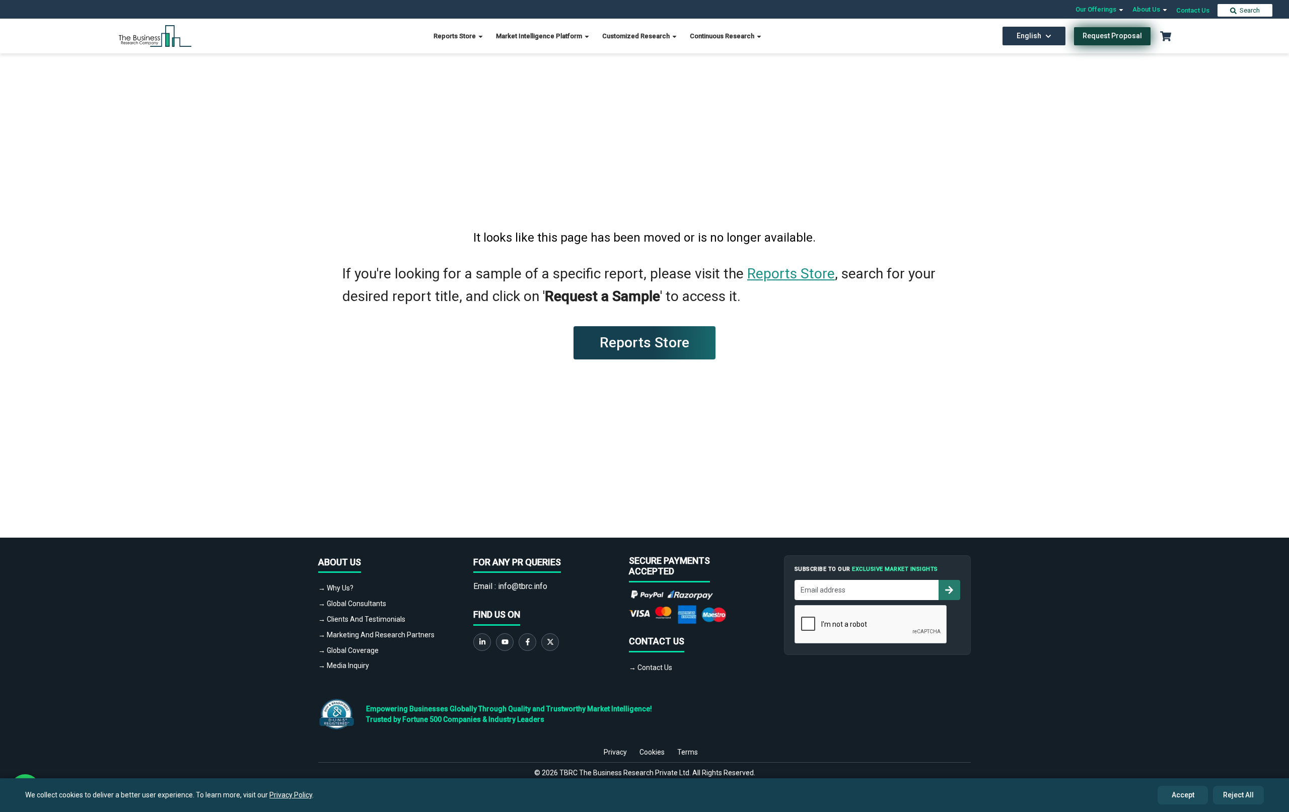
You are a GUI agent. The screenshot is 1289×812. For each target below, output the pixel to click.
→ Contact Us (650, 667)
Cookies (652, 752)
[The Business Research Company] (155, 35)
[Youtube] (505, 642)
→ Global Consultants (352, 604)
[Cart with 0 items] (1165, 36)
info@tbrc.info (522, 586)
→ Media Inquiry (343, 665)
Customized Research (636, 36)
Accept (1183, 795)
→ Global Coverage (348, 650)
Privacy (615, 752)
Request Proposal (1112, 36)
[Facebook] (527, 642)
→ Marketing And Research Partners (376, 635)
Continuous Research (723, 36)
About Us (1147, 9)
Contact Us (1192, 10)
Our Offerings (1097, 9)
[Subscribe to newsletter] (949, 590)
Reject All (1238, 795)
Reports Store (455, 36)
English (1029, 36)
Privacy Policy (290, 795)
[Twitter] (550, 642)
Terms (687, 752)
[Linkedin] (482, 642)
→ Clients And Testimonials (361, 619)
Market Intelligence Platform (540, 36)
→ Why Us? (335, 588)
